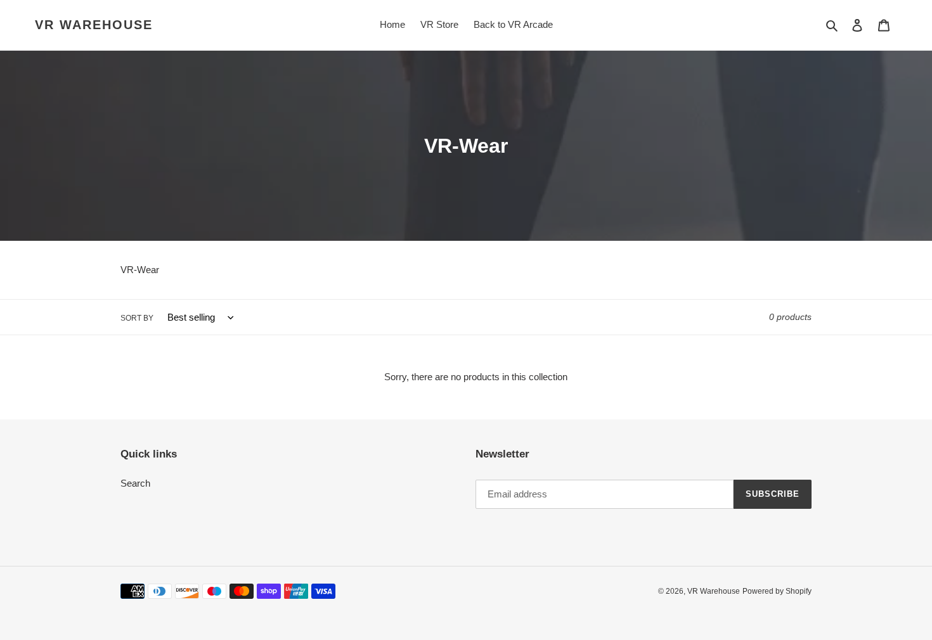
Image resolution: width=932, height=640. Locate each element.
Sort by (136, 318)
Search (135, 483)
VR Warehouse (94, 25)
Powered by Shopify (777, 591)
